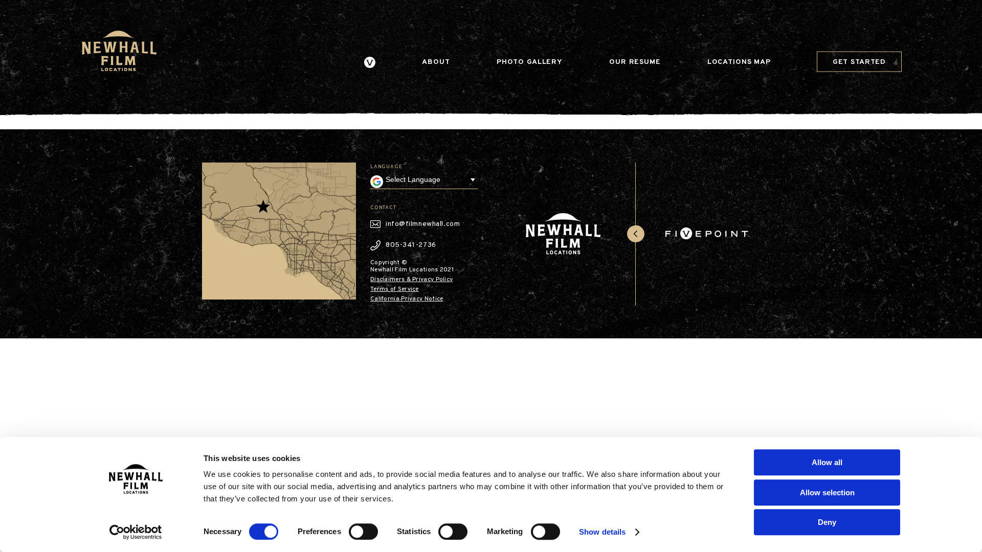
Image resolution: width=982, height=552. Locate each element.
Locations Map (739, 62)
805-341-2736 (411, 245)
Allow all (827, 462)
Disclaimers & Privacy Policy (411, 279)
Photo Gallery (530, 62)
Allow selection (827, 492)
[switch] (363, 531)
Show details (602, 531)
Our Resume (634, 62)
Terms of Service (394, 289)
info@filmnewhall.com (423, 224)
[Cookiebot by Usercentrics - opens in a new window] (136, 532)
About (436, 62)
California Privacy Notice (406, 299)
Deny (827, 522)
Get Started (859, 61)
